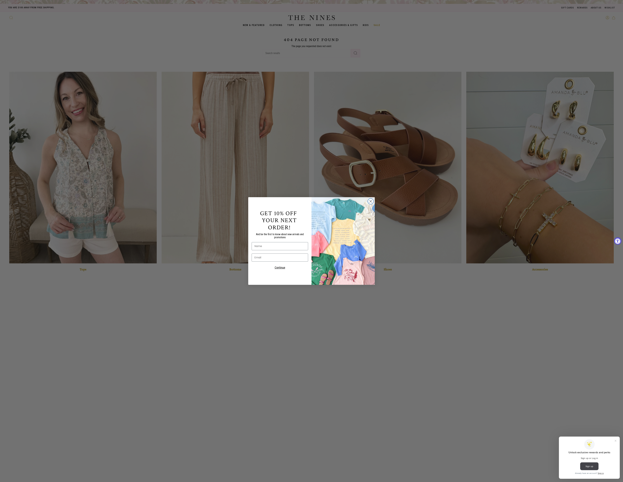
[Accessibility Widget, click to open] (617, 241)
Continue (280, 267)
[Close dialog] (370, 201)
